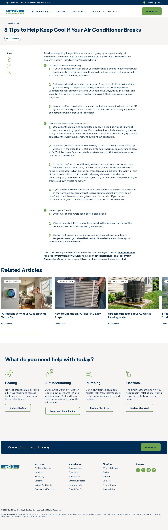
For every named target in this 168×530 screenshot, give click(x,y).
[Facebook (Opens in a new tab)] (138, 470)
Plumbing (39, 476)
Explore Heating (18, 408)
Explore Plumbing (99, 408)
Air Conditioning (12, 38)
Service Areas (75, 468)
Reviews (106, 472)
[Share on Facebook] (9, 59)
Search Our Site (76, 489)
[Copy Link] (9, 72)
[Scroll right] (159, 293)
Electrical (39, 480)
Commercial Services (45, 489)
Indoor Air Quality (43, 485)
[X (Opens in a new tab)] (143, 470)
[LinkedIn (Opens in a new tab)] (154, 470)
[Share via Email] (9, 66)
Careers (106, 476)
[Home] (10, 466)
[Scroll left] (8, 293)
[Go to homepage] (15, 11)
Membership (75, 476)
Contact (106, 480)
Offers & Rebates (77, 480)
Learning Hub (13, 23)
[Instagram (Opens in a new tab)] (148, 470)
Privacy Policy (109, 485)
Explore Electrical (139, 408)
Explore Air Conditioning (62, 411)
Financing (73, 472)
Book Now (151, 11)
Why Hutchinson (111, 468)
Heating (38, 472)
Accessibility (109, 489)
